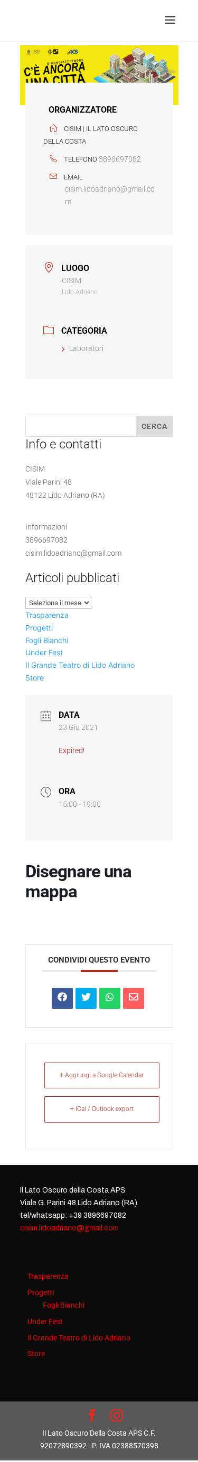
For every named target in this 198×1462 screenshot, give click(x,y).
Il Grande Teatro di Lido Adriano (80, 664)
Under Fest (44, 652)
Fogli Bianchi (46, 640)
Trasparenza (47, 614)
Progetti (39, 627)
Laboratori (86, 348)
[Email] (133, 998)
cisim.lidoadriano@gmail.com (110, 195)
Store (34, 677)
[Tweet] (86, 998)
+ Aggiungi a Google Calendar (102, 1075)
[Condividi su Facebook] (62, 998)
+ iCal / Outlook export (102, 1109)
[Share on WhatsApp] (109, 998)
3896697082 (120, 159)
